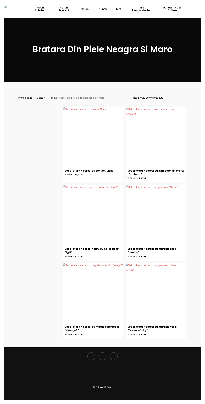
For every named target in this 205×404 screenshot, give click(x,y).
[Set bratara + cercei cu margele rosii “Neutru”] (156, 215)
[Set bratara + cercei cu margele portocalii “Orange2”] (93, 293)
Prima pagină (25, 97)
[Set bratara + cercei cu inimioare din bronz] (156, 137)
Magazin (41, 97)
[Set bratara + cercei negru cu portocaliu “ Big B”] (93, 215)
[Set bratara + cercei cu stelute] (93, 137)
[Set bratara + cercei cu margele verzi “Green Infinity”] (156, 293)
